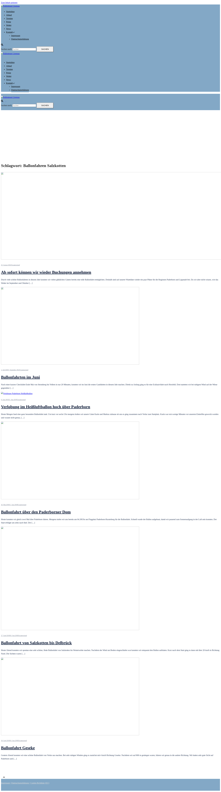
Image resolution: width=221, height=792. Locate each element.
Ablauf (9, 15)
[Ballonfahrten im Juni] (70, 364)
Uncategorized (15, 265)
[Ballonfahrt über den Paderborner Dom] (70, 498)
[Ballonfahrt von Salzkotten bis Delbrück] (70, 629)
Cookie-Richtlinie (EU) (39, 783)
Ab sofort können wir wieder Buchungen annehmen (46, 272)
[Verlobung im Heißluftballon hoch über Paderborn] (16, 393)
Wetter (8, 25)
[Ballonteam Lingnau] (10, 6)
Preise (8, 22)
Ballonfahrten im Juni (20, 377)
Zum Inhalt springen (9, 3)
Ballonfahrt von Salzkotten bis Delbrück (36, 642)
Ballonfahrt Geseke (18, 747)
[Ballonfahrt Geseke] (70, 734)
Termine (9, 18)
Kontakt (9, 32)
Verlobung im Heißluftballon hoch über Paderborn (45, 406)
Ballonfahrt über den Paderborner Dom (36, 512)
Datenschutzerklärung (20, 39)
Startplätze (10, 11)
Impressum (15, 36)
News (8, 29)
